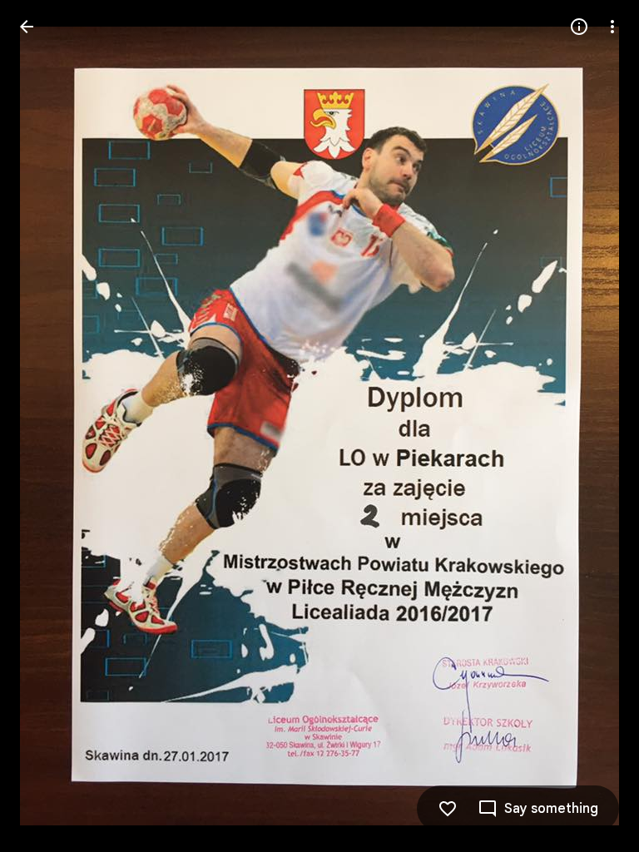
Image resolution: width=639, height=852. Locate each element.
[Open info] (579, 26)
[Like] (448, 809)
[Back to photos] (27, 27)
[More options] (612, 26)
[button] (46, 426)
